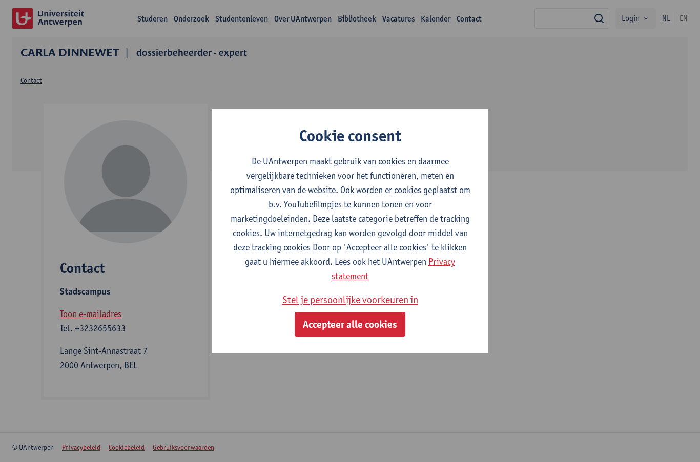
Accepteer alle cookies (350, 324)
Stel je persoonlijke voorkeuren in (350, 299)
